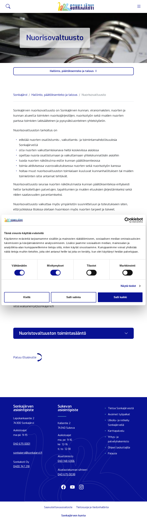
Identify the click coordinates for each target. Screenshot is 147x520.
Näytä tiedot (128, 285)
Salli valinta (73, 297)
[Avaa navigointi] (139, 6)
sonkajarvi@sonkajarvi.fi (27, 453)
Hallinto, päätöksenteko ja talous (72, 71)
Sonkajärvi (20, 95)
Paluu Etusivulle (25, 357)
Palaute (112, 453)
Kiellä (26, 297)
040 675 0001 (21, 444)
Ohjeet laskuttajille (119, 447)
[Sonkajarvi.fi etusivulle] (75, 6)
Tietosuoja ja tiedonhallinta (92, 507)
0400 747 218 (21, 466)
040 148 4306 (66, 461)
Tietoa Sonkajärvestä (121, 408)
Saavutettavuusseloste (58, 507)
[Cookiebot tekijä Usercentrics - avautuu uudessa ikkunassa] (127, 220)
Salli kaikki (120, 297)
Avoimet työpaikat (119, 414)
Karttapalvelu (116, 431)
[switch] (55, 273)
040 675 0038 (66, 474)
